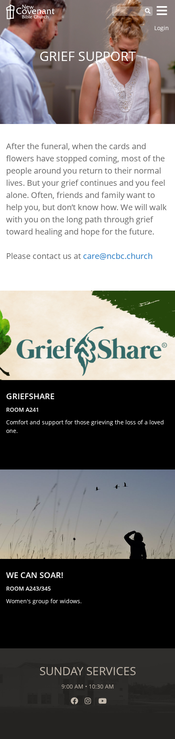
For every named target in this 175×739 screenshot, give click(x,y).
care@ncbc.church (118, 255)
